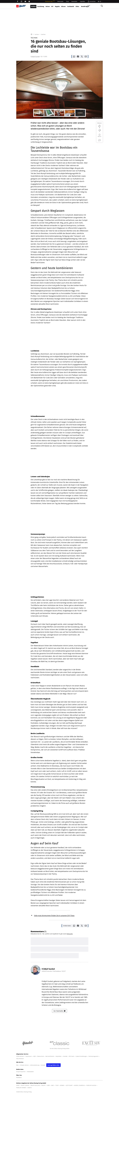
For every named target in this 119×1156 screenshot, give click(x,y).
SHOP (17, 1085)
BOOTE (43, 1085)
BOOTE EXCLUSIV (35, 1085)
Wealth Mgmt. (85, 6)
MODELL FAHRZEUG (79, 1085)
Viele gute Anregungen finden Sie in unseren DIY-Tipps (54, 915)
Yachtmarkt (70, 6)
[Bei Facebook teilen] (78, 56)
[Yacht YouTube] (25, 1)
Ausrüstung (40, 6)
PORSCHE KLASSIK (91, 1085)
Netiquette (70, 934)
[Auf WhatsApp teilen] (74, 56)
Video (77, 6)
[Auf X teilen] (82, 56)
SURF (48, 1085)
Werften (43, 34)
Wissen (63, 6)
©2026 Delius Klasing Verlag (24, 1092)
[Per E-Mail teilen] (86, 56)
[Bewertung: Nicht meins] (99, 130)
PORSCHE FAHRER (21, 1087)
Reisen (48, 6)
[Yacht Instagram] (21, 1)
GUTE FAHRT (69, 1085)
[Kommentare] (99, 140)
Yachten (33, 6)
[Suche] (102, 6)
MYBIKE (62, 1085)
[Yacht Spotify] (29, 1)
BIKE (52, 1085)
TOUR (56, 1085)
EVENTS (30, 1087)
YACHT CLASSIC (25, 1085)
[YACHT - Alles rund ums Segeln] (22, 6)
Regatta (57, 6)
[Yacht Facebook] (17, 1)
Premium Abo (50, 1)
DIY (52, 6)
